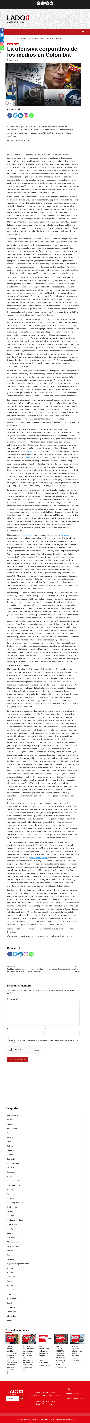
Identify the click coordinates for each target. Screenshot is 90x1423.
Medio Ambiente (13, 1246)
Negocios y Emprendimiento (18, 1264)
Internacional (12, 1224)
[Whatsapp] (31, 115)
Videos (10, 1320)
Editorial (10, 1168)
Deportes (10, 1150)
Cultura (10, 1146)
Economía (11, 1159)
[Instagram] (38, 3)
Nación (10, 1255)
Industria (10, 1216)
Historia (10, 1211)
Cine (9, 1141)
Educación (11, 1172)
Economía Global (13, 1163)
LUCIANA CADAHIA (20, 140)
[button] (7, 32)
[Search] (83, 32)
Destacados (11, 1155)
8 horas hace (28, 1367)
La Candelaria (12, 1237)
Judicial (10, 1233)
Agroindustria (12, 1115)
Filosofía (10, 1198)
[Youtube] (51, 3)
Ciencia (10, 1137)
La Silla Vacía (28, 457)
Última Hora (11, 1316)
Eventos (10, 1189)
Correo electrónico (52, 1029)
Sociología (11, 1307)
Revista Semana (33, 451)
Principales (11, 1277)
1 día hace (44, 1365)
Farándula (11, 1194)
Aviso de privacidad (73, 1394)
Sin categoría (12, 1298)
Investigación (12, 1229)
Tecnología (11, 1312)
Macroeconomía (13, 1242)
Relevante (11, 1290)
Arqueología (12, 1128)
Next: (64, 969)
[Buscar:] (12, 1398)
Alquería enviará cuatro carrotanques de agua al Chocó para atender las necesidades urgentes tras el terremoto (28, 1355)
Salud (9, 1294)
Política (16, 44)
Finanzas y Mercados (15, 1203)
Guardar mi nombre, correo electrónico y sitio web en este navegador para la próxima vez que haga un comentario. (43, 1042)
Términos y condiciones (75, 1398)
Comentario (12, 999)
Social (9, 1303)
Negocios (10, 1259)
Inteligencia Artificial (15, 1220)
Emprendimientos (14, 1181)
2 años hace (12, 60)
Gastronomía (12, 1207)
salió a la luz (30, 535)
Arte (9, 1133)
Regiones (10, 1281)
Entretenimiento (13, 1185)
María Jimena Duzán (38, 857)
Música (10, 1251)
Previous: (25, 969)
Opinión (10, 44)
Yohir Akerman (67, 535)
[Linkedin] (20, 115)
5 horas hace (12, 1372)
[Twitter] (47, 3)
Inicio (68, 1389)
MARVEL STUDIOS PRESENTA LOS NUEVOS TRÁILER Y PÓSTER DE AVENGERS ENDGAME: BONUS (61, 1355)
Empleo (10, 1176)
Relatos (10, 1285)
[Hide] (1, 52)
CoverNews (57, 1419)
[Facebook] (43, 3)
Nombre (10, 1029)
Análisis (10, 1120)
